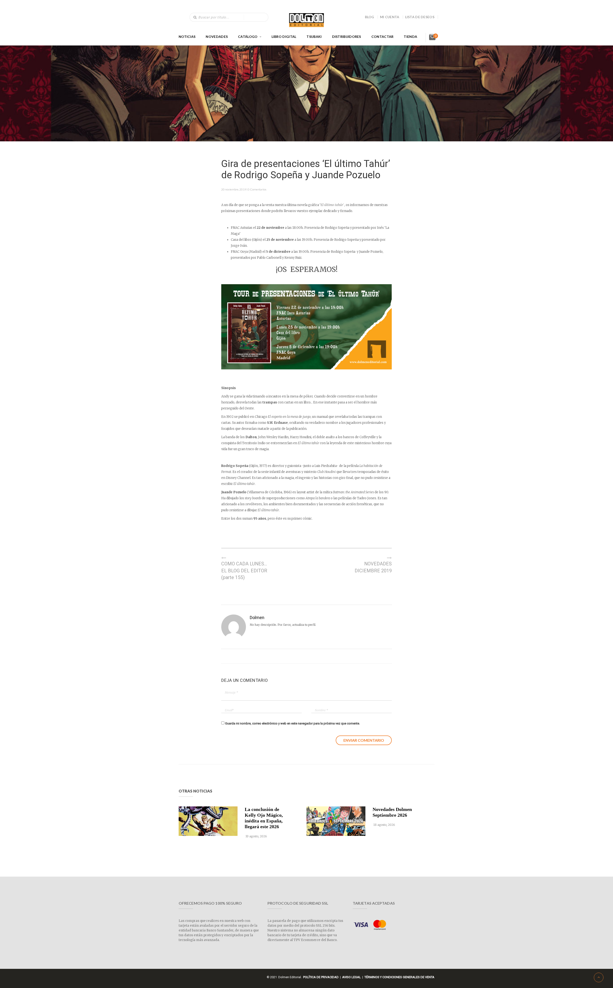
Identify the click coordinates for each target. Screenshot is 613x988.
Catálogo (247, 36)
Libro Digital (284, 36)
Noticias (187, 36)
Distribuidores (346, 36)
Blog (369, 17)
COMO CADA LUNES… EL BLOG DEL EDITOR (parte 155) (244, 570)
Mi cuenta (389, 17)
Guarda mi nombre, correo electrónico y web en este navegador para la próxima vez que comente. (292, 723)
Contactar (382, 36)
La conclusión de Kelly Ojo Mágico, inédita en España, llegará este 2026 (264, 818)
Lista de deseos (420, 17)
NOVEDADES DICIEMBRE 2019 (373, 567)
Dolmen (257, 617)
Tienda (410, 36)
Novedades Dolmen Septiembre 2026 (392, 812)
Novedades (217, 36)
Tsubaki (314, 36)
